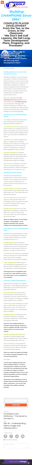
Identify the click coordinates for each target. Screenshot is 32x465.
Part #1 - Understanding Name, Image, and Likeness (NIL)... (15, 425)
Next (5, 421)
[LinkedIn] (17, 436)
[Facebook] (5, 436)
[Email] (23, 436)
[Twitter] (11, 436)
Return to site (8, 433)
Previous (6, 411)
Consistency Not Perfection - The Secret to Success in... (15, 416)
